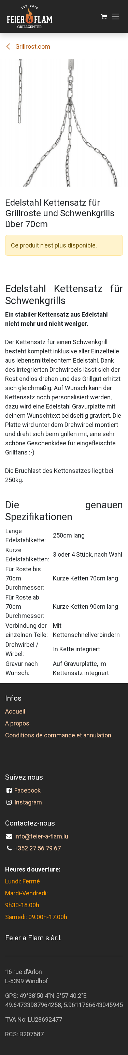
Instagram (28, 802)
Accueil (15, 711)
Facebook (28, 790)
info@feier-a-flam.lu (41, 836)
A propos (17, 723)
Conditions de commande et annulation (58, 735)
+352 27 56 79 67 (37, 848)
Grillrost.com (32, 46)
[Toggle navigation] (115, 16)
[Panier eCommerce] (104, 16)
